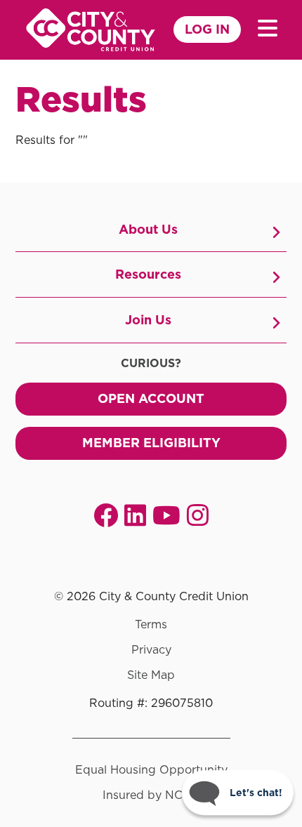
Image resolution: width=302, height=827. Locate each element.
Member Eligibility (151, 442)
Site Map (151, 675)
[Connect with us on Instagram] (198, 515)
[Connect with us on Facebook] (105, 515)
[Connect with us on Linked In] (135, 515)
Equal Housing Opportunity (151, 770)
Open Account (151, 398)
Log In (207, 29)
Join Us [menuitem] (148, 319)
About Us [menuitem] (148, 229)
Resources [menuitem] (148, 274)
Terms (151, 624)
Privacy (151, 650)
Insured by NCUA (151, 795)
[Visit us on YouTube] (166, 515)
